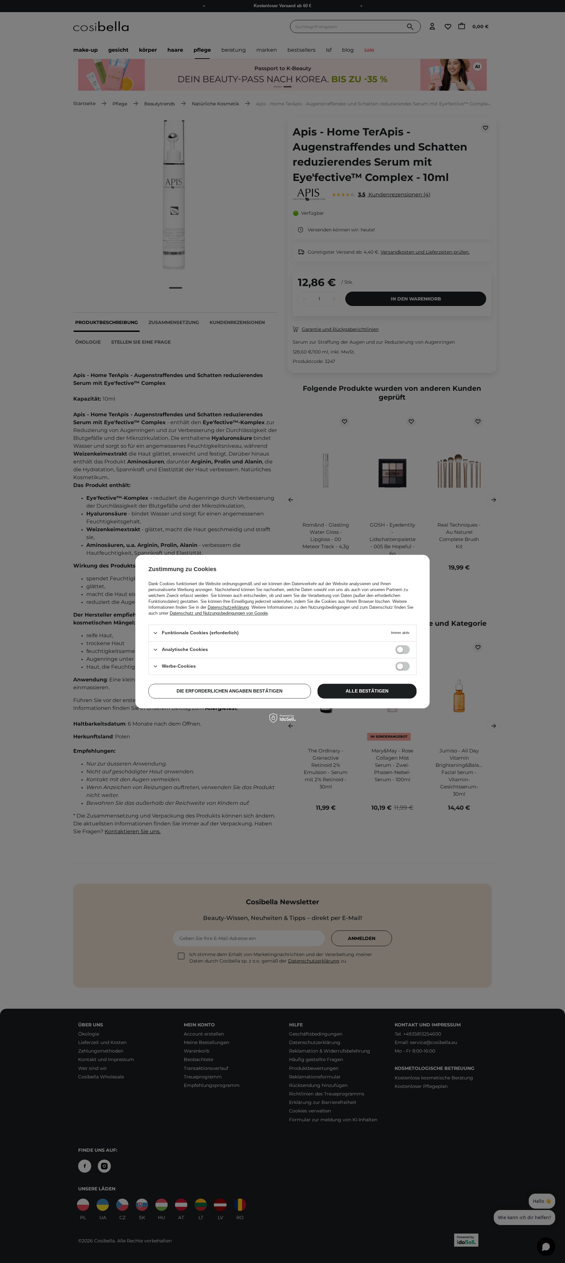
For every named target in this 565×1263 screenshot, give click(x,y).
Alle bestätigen (367, 691)
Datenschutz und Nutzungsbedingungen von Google (219, 613)
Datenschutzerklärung (228, 607)
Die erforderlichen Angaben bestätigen (229, 691)
